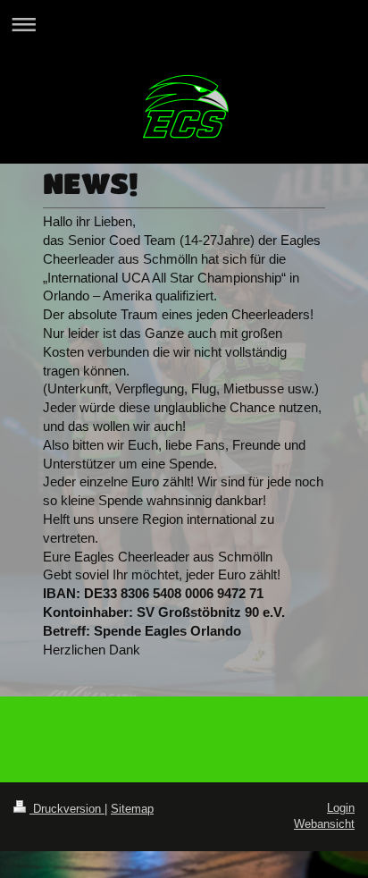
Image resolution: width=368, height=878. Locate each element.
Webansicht (324, 824)
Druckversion (67, 808)
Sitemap (132, 808)
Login (341, 808)
